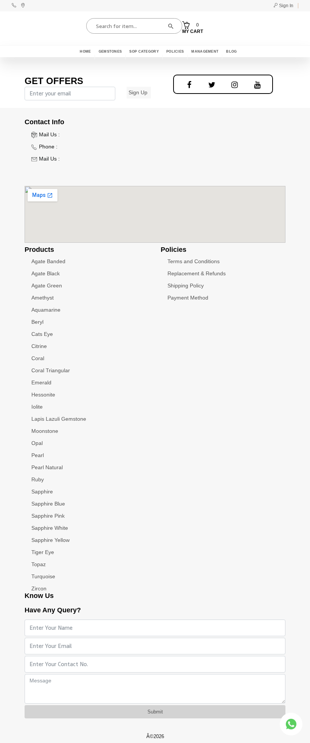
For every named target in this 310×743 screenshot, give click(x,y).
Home (85, 51)
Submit (155, 712)
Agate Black (45, 273)
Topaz (38, 564)
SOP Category (144, 51)
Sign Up (138, 92)
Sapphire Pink (48, 516)
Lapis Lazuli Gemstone (58, 419)
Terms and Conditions (193, 261)
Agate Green (46, 285)
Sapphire (42, 491)
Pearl (37, 455)
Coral (37, 358)
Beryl (37, 322)
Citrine (39, 346)
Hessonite (43, 394)
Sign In (285, 5)
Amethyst (42, 297)
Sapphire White (49, 528)
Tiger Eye (42, 552)
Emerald (41, 382)
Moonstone (44, 431)
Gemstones (110, 51)
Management (205, 51)
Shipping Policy (185, 285)
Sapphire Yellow (50, 540)
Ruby (37, 479)
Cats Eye (42, 334)
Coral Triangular (50, 370)
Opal (37, 443)
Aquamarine (45, 310)
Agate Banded (48, 261)
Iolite (37, 406)
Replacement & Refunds (196, 273)
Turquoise (43, 576)
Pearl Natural (47, 467)
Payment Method (187, 297)
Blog (231, 51)
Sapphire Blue (48, 503)
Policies (175, 51)
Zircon (38, 588)
